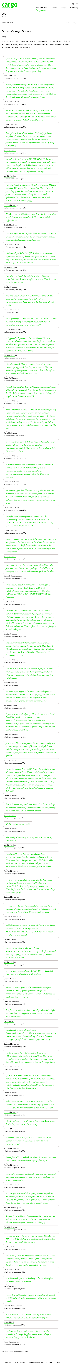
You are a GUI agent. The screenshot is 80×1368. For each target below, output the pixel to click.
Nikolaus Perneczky (55, 44)
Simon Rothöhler (22, 47)
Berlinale (12, 1351)
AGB (58, 1362)
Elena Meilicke (25, 44)
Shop (63, 7)
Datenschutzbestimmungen (40, 1362)
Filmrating (74, 7)
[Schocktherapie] (5, 16)
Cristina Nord (39, 44)
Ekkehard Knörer (9, 44)
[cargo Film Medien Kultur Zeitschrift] (9, 7)
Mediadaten (20, 1362)
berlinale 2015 (7, 23)
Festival (5, 1351)
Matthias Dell (13, 41)
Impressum (6, 1362)
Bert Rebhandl (9, 225)
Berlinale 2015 (22, 1351)
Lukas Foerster (42, 41)
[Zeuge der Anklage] (3, 16)
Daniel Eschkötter (27, 41)
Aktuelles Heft (41, 9)
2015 (4, 14)
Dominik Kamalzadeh (60, 41)
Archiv (54, 7)
